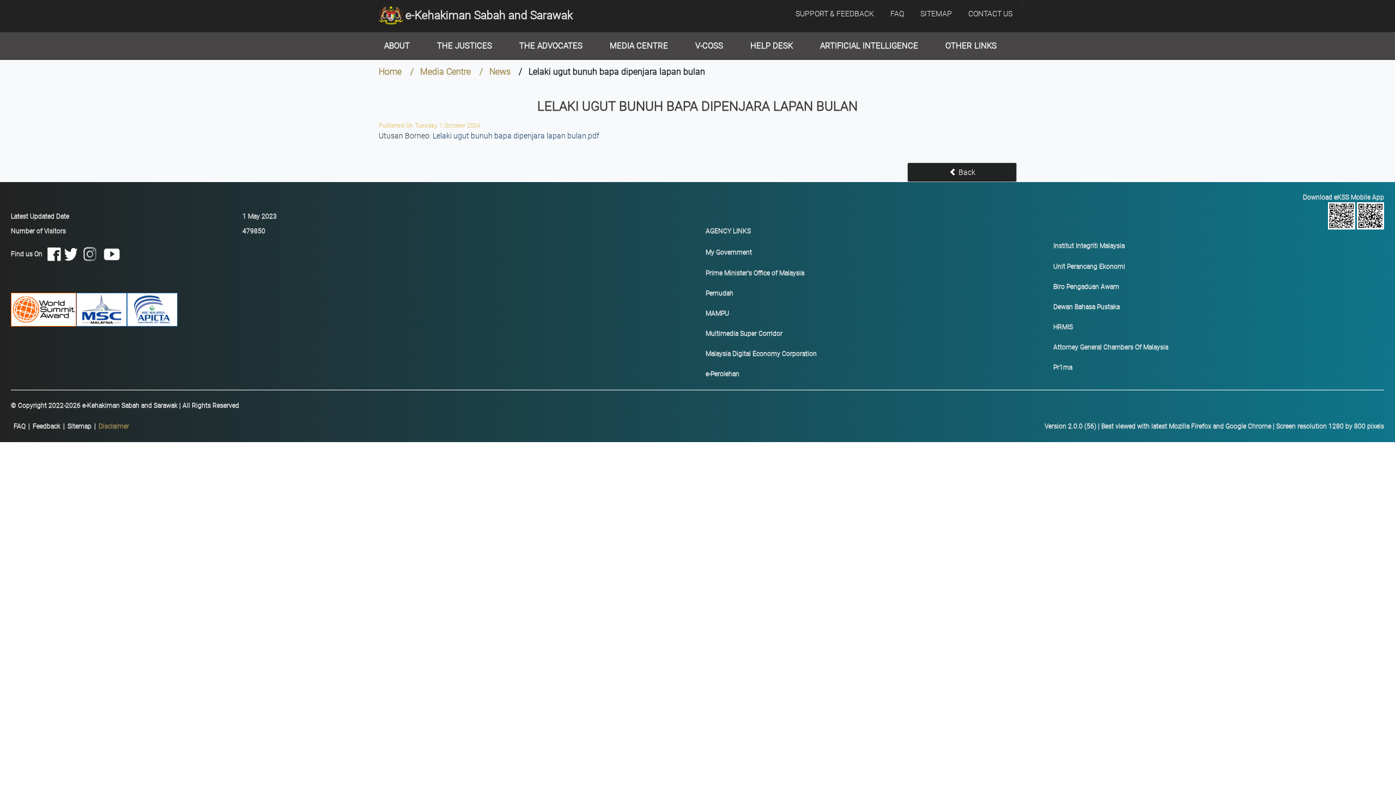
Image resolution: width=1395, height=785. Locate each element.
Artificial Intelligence (869, 46)
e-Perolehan (722, 374)
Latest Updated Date (40, 216)
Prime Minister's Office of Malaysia (755, 273)
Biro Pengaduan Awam (1086, 287)
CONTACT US (990, 13)
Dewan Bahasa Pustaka (1086, 307)
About (397, 46)
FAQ (897, 13)
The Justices (464, 46)
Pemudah (719, 293)
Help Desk (771, 46)
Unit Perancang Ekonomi (1089, 266)
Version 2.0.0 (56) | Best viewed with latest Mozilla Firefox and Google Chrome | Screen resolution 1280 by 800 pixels (1214, 426)
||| (71, 426)
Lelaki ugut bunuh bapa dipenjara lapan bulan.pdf (516, 135)
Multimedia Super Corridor (744, 333)
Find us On (29, 253)
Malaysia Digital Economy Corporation (761, 354)
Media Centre (639, 46)
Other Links (971, 46)
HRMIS (1063, 327)
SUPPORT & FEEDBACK (835, 13)
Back (966, 172)
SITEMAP (936, 13)
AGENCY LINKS (728, 231)
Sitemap (80, 426)
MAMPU (717, 313)
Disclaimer (114, 426)
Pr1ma (1062, 367)
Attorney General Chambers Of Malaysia (1110, 347)
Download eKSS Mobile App (1343, 197)
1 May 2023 (259, 216)
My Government (729, 252)
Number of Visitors (38, 231)
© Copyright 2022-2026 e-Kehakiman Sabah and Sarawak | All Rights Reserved (125, 405)
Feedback (46, 426)
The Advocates (551, 46)
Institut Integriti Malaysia (1089, 246)
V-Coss (709, 46)
